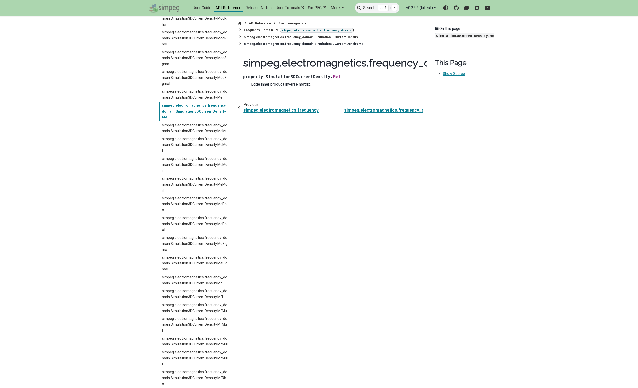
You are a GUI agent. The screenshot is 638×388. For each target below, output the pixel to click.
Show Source (454, 74)
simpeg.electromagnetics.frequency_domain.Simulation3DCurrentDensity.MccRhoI (194, 38)
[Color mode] (446, 8)
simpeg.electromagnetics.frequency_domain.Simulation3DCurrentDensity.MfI (194, 294)
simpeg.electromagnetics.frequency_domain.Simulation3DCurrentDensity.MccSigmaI (194, 78)
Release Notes (258, 7)
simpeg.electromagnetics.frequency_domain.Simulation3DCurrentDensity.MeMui (194, 165)
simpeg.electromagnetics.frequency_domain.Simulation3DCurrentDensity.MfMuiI (195, 358)
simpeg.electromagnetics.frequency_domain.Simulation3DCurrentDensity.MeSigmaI (194, 263)
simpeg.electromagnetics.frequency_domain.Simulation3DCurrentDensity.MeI (194, 111)
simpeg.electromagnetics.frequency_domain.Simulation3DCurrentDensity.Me (194, 94)
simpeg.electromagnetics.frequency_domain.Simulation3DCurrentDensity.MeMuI (194, 145)
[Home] (239, 23)
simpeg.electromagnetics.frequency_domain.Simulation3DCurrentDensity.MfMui (195, 341)
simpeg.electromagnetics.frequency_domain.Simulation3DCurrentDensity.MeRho (194, 204)
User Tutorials (288, 7)
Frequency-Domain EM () (299, 30)
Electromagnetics (292, 23)
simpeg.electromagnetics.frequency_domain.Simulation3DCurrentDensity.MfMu (194, 308)
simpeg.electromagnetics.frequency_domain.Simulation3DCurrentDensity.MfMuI (194, 325)
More (336, 7)
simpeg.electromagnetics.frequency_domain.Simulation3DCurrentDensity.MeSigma (194, 244)
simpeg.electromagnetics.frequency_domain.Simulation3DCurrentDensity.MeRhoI (194, 224)
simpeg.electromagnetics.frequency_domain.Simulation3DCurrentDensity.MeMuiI (194, 184)
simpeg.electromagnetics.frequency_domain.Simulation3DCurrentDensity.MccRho (194, 18)
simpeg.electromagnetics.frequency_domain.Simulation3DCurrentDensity (301, 37)
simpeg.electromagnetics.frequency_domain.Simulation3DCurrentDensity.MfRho (194, 378)
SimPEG (315, 7)
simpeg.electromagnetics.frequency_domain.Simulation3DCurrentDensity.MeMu (194, 128)
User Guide (202, 7)
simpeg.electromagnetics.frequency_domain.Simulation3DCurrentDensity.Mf (194, 280)
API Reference (228, 7)
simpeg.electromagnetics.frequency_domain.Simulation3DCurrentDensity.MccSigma (194, 58)
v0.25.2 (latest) (419, 7)
